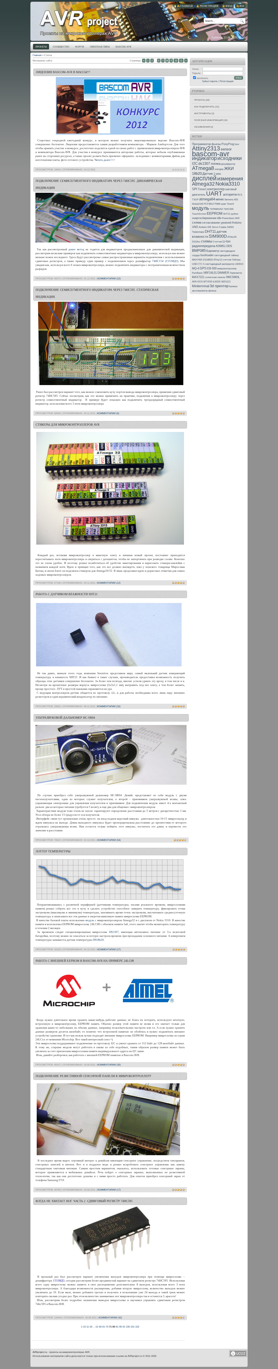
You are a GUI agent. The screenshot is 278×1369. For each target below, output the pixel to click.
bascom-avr (210, 154)
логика (215, 163)
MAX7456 (197, 259)
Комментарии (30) (109, 1064)
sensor (226, 149)
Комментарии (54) (109, 840)
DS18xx (196, 241)
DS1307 (114, 932)
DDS (229, 246)
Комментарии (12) (109, 583)
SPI (194, 189)
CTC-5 (201, 264)
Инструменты (202, 113)
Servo (215, 227)
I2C (195, 163)
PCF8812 (209, 204)
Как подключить (204, 106)
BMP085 (199, 250)
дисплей (204, 178)
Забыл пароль (210, 81)
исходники (229, 158)
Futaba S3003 (226, 227)
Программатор (201, 144)
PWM (217, 204)
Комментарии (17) (109, 1189)
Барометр (212, 250)
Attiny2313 (206, 148)
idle (219, 218)
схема (196, 222)
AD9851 (221, 246)
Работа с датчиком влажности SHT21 (67, 594)
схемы (206, 241)
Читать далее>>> (104, 159)
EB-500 (212, 268)
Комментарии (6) (108, 413)
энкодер (219, 169)
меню (220, 199)
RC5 (239, 194)
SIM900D (218, 236)
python (234, 214)
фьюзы (216, 144)
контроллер (216, 189)
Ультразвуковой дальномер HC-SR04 (65, 717)
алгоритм (230, 194)
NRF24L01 (210, 272)
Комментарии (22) (109, 278)
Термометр (236, 273)
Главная (37, 55)
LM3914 (239, 264)
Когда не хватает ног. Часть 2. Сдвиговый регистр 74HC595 (84, 1201)
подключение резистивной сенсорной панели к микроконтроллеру (93, 1076)
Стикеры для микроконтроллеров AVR (67, 424)
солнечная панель (215, 277)
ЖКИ (229, 168)
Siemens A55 (231, 199)
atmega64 (207, 199)
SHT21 (226, 214)
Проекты (199, 100)
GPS (203, 268)
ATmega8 (203, 168)
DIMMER (223, 272)
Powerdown (228, 218)
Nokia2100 (197, 204)
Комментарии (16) (109, 706)
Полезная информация (208, 120)
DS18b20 (98, 939)
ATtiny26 (232, 237)
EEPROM (214, 213)
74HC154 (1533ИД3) (165, 261)
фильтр (212, 290)
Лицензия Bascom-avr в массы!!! (63, 72)
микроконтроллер (227, 268)
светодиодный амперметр (219, 264)
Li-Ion (226, 241)
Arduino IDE (205, 227)
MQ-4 (195, 268)
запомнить (202, 78)
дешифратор (228, 164)
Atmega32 (203, 184)
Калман (233, 286)
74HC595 (228, 209)
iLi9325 (216, 281)
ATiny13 (217, 259)
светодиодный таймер (226, 255)
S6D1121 (226, 281)
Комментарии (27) (109, 949)
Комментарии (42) (110, 1317)
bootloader (206, 255)
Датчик (207, 173)
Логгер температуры (53, 851)
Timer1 (202, 189)
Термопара (198, 232)
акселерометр (200, 290)
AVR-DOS (197, 281)
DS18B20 (208, 259)
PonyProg (228, 144)
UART (214, 193)
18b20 (197, 173)
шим (223, 204)
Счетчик (217, 241)
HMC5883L (233, 277)
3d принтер (219, 286)
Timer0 (230, 204)
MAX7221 (198, 277)
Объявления (202, 127)
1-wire (217, 173)
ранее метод (76, 249)
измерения (230, 178)
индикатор (204, 158)
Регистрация (226, 81)
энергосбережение (204, 218)
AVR (237, 218)
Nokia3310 (227, 184)
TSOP (195, 199)
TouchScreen (199, 214)
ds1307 (204, 163)
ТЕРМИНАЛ (216, 209)
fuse (237, 144)
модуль (89, 920)
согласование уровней (216, 222)
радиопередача (203, 246)
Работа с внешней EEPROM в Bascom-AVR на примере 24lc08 (85, 960)
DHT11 (210, 231)
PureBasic (197, 273)
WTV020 (207, 281)
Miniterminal (200, 286)
